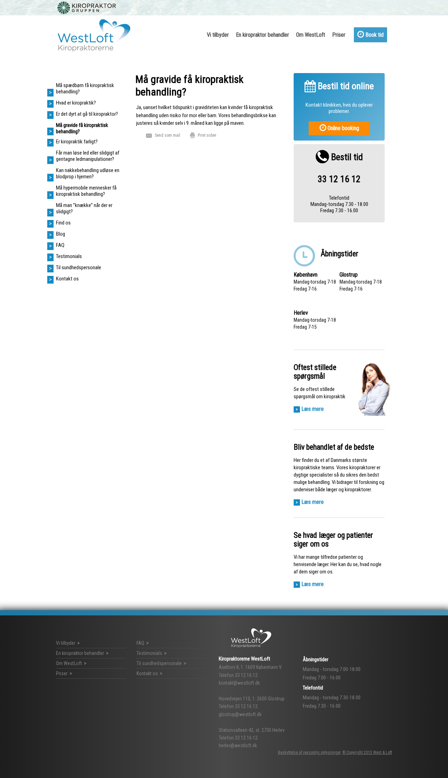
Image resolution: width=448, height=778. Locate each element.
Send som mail (167, 135)
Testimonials (149, 653)
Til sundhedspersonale (159, 663)
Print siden (207, 135)
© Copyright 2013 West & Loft (367, 752)
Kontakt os (147, 673)
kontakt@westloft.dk (239, 683)
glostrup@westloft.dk (240, 714)
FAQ (140, 643)
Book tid (374, 34)
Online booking (342, 128)
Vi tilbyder (218, 34)
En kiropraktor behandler (262, 34)
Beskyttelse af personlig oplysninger (309, 752)
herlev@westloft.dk (238, 745)
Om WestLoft (310, 34)
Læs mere (312, 409)
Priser (338, 34)
